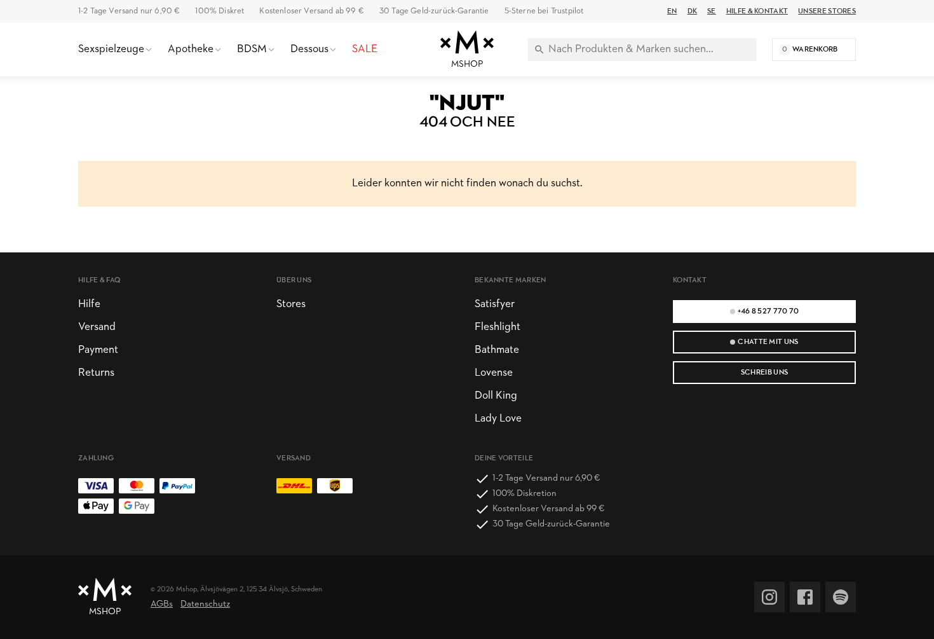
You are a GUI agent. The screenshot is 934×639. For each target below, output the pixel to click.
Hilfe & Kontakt (757, 11)
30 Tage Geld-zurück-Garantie (434, 11)
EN (672, 11)
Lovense (494, 373)
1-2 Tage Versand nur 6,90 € (129, 11)
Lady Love (498, 418)
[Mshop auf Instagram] (769, 597)
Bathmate (497, 350)
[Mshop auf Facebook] (805, 597)
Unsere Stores (827, 11)
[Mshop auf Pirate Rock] (840, 597)
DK (692, 11)
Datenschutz (205, 604)
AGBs (162, 604)
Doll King (496, 395)
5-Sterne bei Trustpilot (544, 11)
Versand (97, 327)
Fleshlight (497, 327)
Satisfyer (495, 304)
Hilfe (89, 304)
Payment (98, 350)
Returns (96, 373)
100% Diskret (219, 11)
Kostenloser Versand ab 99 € (311, 11)
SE (711, 11)
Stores (291, 304)
